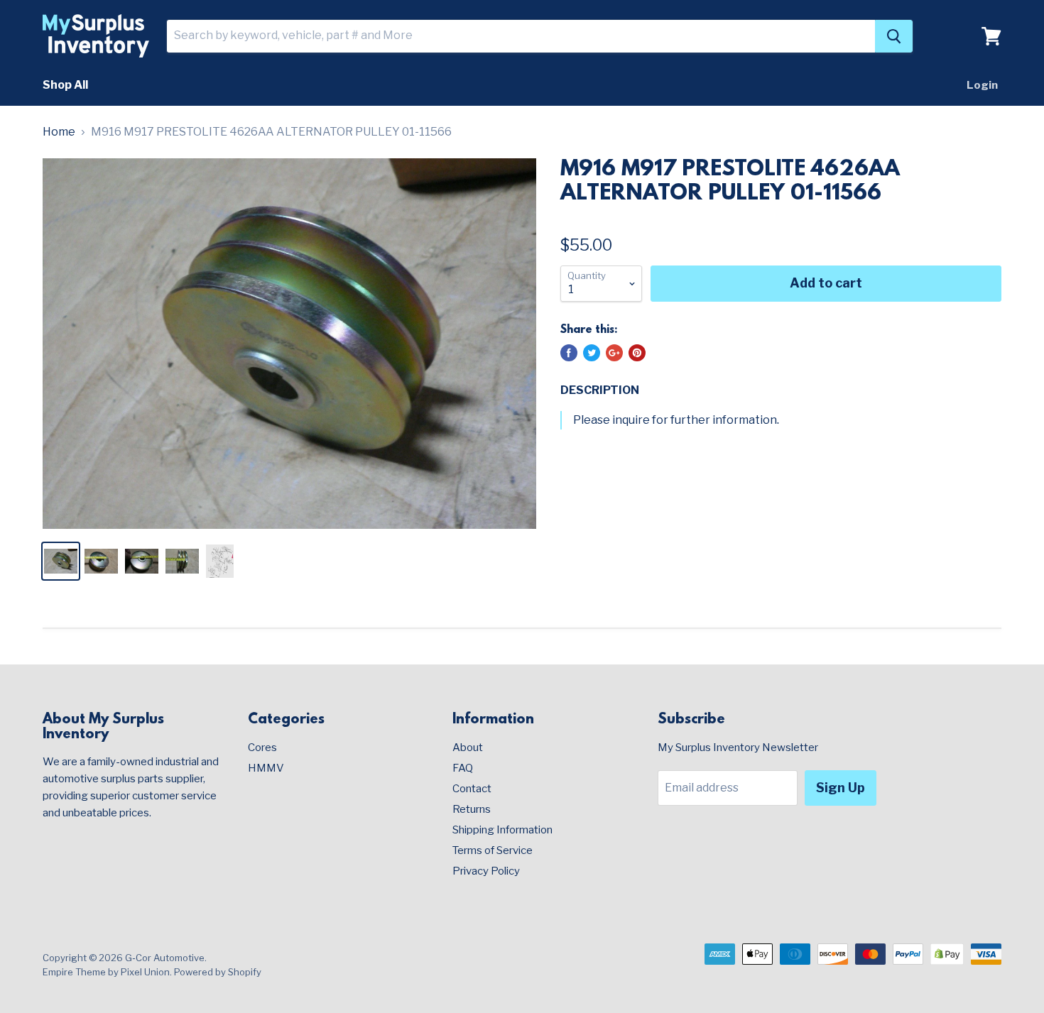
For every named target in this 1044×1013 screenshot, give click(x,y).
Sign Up (840, 787)
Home (59, 132)
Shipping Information (502, 829)
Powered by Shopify (217, 972)
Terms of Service (492, 850)
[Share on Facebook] (568, 352)
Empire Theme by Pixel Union (106, 972)
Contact (471, 788)
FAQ (462, 768)
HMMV (266, 768)
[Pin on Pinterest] (637, 352)
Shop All (65, 85)
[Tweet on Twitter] (591, 352)
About (467, 747)
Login (982, 85)
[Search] (894, 36)
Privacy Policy (486, 871)
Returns (471, 809)
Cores (262, 747)
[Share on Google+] (614, 352)
